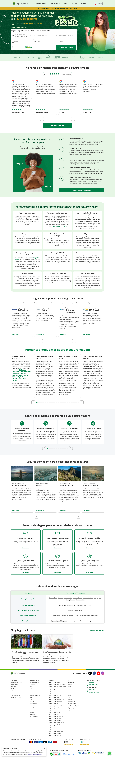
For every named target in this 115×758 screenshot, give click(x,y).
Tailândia (15, 377)
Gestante (63, 616)
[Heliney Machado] (37, 83)
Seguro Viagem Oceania (55, 720)
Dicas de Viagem (72, 703)
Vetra (31, 686)
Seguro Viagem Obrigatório (59, 621)
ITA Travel (32, 693)
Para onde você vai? (20, 34)
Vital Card (32, 701)
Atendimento (14, 686)
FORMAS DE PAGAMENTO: (18, 739)
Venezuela (23, 373)
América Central (77, 598)
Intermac (32, 712)
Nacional (60, 598)
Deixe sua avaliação (57, 125)
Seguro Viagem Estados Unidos (57, 684)
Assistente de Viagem (73, 705)
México (90, 605)
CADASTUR (59, 226)
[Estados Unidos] (22, 480)
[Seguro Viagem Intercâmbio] (25, 556)
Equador (14, 375)
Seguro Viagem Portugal (55, 695)
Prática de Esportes (92, 616)
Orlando (70, 610)
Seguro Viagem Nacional (55, 718)
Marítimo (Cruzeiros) (73, 616)
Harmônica (32, 705)
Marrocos (25, 377)
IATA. (65, 226)
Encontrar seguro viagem (66, 47)
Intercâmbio (56, 616)
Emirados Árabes (22, 375)
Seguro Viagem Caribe (54, 708)
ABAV (53, 226)
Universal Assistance (35, 695)
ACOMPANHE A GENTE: (80, 673)
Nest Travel (33, 710)
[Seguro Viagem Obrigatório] (89, 556)
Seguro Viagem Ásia (54, 714)
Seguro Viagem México (54, 710)
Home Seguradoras (35, 682)
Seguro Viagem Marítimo (55, 725)
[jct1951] (60, 83)
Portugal (69, 605)
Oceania (72, 600)
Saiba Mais (15, 334)
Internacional (53, 598)
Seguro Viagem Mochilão (55, 733)
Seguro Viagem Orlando (55, 691)
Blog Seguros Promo (96, 630)
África (67, 600)
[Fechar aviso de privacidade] (44, 748)
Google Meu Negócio (16, 697)
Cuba (19, 378)
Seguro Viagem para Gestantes (56, 729)
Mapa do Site (71, 710)
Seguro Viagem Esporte (55, 735)
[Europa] (45, 480)
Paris (75, 610)
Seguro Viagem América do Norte (57, 686)
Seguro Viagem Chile (54, 703)
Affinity (31, 697)
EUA (60, 605)
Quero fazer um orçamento (82, 190)
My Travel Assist (34, 716)
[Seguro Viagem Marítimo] (25, 533)
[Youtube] (98, 673)
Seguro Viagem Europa (54, 682)
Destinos (70, 684)
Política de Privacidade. (34, 754)
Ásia (100, 598)
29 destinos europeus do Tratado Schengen (21, 370)
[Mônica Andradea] (13, 83)
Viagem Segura (71, 708)
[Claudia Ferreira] (84, 83)
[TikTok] (90, 673)
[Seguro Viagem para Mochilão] (89, 533)
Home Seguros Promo (16, 682)
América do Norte (88, 598)
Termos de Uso (14, 693)
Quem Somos (14, 684)
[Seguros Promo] (20, 4)
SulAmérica (32, 684)
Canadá (64, 605)
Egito (20, 377)
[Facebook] (94, 673)
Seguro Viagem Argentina (55, 701)
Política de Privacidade (16, 691)
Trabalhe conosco (15, 695)
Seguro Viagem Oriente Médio (56, 722)
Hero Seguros (33, 703)
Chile (84, 605)
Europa (96, 598)
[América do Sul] (69, 480)
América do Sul (68, 598)
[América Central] (93, 480)
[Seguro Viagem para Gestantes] (57, 533)
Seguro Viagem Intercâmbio (56, 731)
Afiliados (74, 3)
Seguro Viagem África (54, 712)
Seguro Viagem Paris (54, 693)
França (74, 605)
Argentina (16, 373)
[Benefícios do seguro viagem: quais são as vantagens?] (57, 649)
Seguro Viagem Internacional (56, 716)
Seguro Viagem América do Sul (56, 699)
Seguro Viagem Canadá (55, 689)
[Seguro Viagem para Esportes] (57, 556)
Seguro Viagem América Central (57, 705)
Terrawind (32, 714)
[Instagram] (102, 673)
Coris (31, 689)
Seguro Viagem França (54, 697)
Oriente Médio (80, 600)
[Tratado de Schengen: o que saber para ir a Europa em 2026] (26, 649)
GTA (31, 699)
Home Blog (71, 682)
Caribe (80, 610)
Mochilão (82, 616)
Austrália (15, 378)
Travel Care (32, 708)
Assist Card (32, 691)
